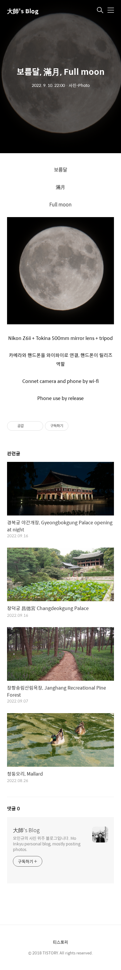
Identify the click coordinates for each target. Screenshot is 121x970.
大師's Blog (22, 10)
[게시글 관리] (36, 426)
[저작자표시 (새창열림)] (71, 426)
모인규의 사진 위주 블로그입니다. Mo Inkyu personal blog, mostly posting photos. (46, 843)
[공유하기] (29, 426)
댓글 (13, 808)
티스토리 (60, 942)
